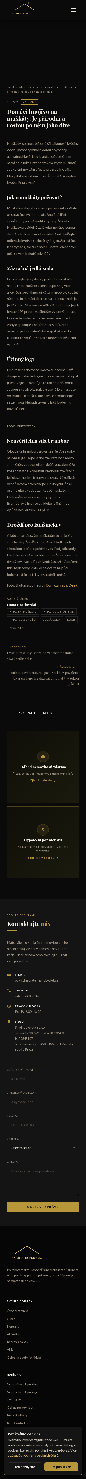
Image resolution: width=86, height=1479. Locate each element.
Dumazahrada (56, 585)
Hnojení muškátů (23, 611)
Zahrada (29, 101)
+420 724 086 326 (27, 996)
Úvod (10, 87)
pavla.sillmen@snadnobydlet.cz (36, 980)
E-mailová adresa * (21, 1092)
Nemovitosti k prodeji (22, 1384)
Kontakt (13, 1326)
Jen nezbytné (25, 1467)
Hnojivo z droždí (23, 619)
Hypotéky (14, 1399)
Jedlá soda (51, 619)
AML (10, 1349)
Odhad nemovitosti (20, 1407)
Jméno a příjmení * (21, 1069)
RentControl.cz (18, 1423)
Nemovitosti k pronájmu (23, 1392)
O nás (11, 1319)
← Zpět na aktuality (33, 713)
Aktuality (25, 87)
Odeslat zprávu (43, 1207)
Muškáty (16, 627)
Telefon (13, 1115)
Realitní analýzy (17, 1342)
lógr (71, 619)
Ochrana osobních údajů (24, 1357)
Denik (73, 585)
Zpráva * (13, 1161)
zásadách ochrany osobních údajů (34, 1455)
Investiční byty (17, 1415)
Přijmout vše (61, 1467)
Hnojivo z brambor (59, 611)
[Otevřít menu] (73, 10)
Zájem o (13, 1138)
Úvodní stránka (17, 1311)
